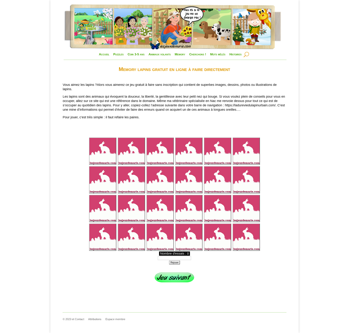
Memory (180, 54)
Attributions (94, 319)
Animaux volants (160, 54)
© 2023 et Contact (73, 319)
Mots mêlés (217, 54)
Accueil (104, 54)
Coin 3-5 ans (136, 54)
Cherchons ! (197, 54)
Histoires (235, 54)
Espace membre (115, 319)
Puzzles (118, 54)
